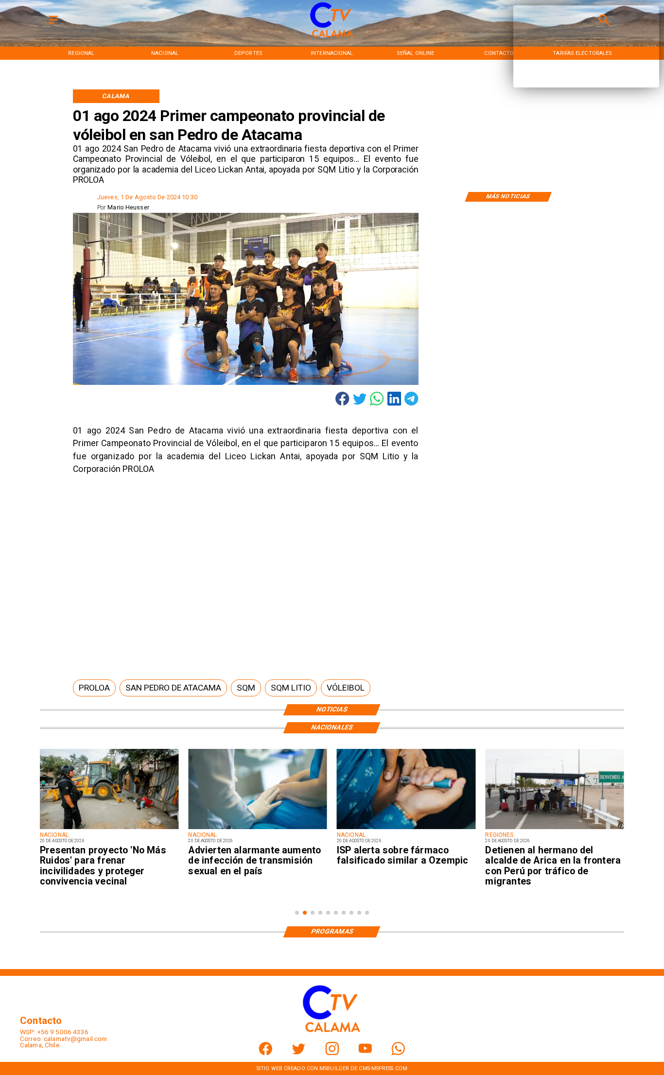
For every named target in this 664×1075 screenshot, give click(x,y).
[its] (257, 829)
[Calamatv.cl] (53, 24)
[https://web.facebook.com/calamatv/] (265, 1053)
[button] (94, 687)
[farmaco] (406, 829)
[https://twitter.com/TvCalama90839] (298, 1053)
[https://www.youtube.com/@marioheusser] (365, 1053)
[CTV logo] (332, 37)
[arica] (554, 829)
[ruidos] (109, 829)
